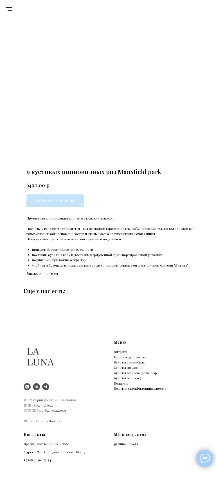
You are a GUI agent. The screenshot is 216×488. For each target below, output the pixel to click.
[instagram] (27, 386)
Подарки (121, 383)
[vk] (36, 386)
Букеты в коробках (129, 362)
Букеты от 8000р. (128, 378)
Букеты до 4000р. (128, 367)
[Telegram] (45, 386)
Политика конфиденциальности (140, 388)
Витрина (120, 351)
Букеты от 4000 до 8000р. (136, 373)
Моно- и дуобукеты (130, 357)
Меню (120, 342)
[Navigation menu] (9, 9)
